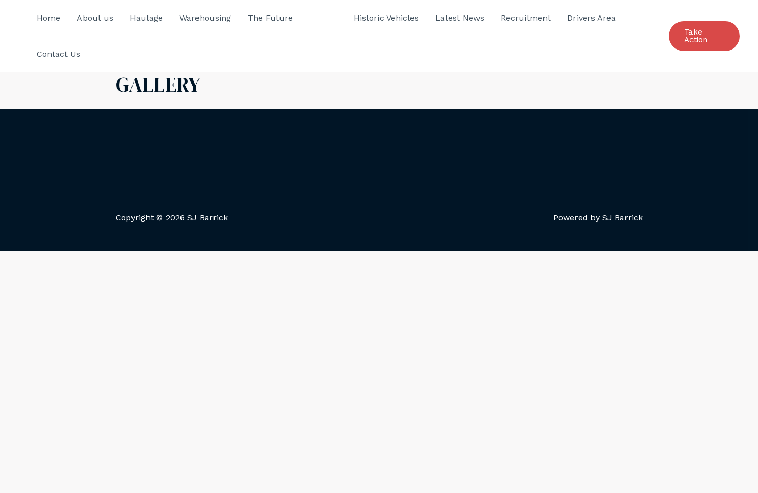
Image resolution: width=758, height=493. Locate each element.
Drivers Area (591, 18)
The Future (270, 18)
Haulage (146, 18)
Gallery (323, 18)
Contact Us (58, 54)
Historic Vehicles (386, 18)
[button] (704, 36)
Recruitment (526, 18)
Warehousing (205, 18)
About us (95, 18)
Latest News (459, 18)
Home (48, 18)
